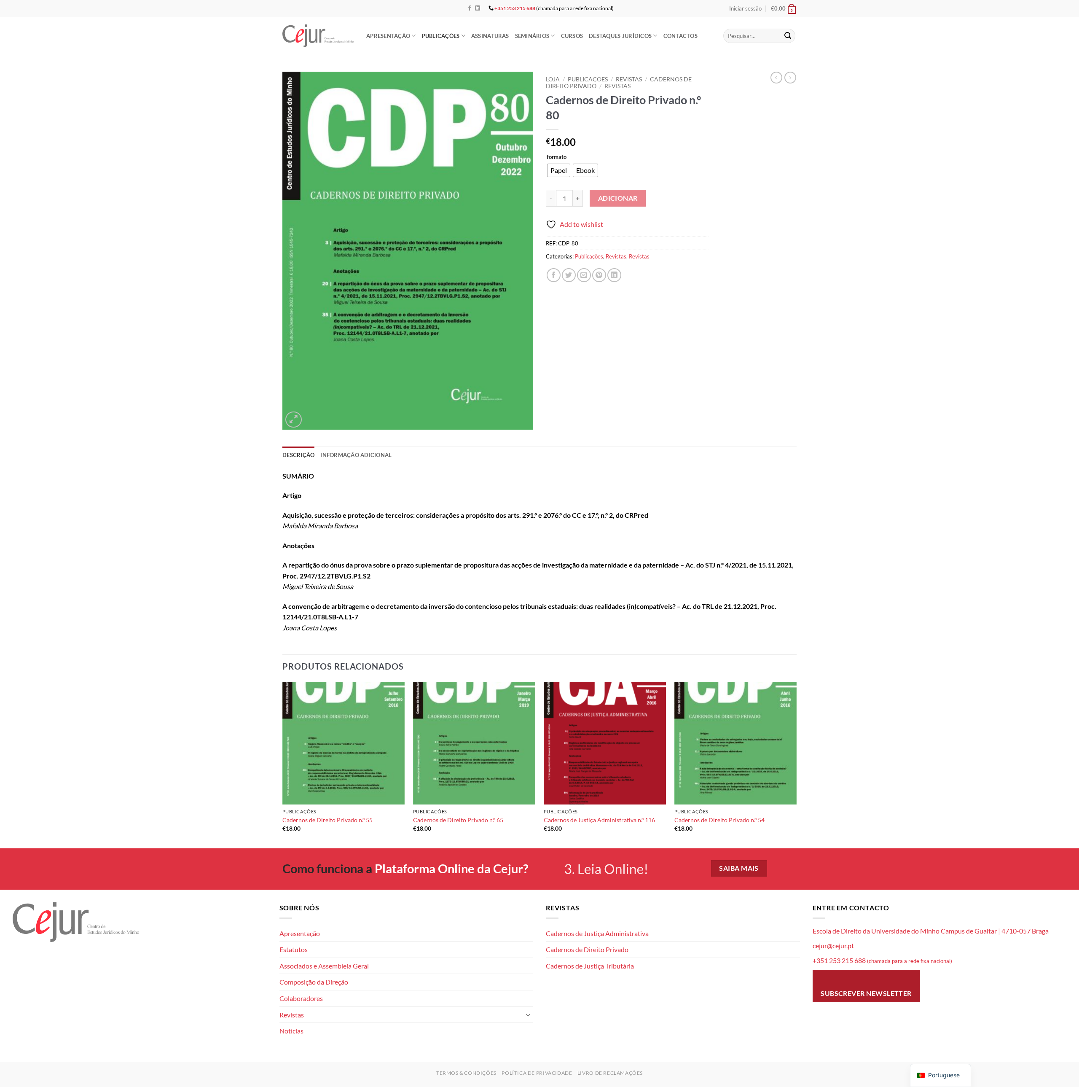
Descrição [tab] (298, 455)
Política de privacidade (537, 1073)
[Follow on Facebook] (469, 8)
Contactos (680, 35)
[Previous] (282, 764)
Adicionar (618, 198)
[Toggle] (528, 1014)
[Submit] (788, 36)
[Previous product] (790, 77)
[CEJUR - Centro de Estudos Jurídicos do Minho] (318, 35)
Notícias (291, 1031)
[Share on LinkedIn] (614, 275)
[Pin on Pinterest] (599, 275)
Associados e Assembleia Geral (324, 966)
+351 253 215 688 (514, 8)
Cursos (572, 35)
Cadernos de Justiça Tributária (590, 966)
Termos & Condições (466, 1073)
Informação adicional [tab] (356, 455)
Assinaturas (490, 35)
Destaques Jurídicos (620, 35)
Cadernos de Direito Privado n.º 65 (458, 819)
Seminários (532, 35)
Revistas (629, 79)
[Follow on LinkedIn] (477, 8)
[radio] (559, 170)
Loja (553, 79)
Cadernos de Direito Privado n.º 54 (719, 819)
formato (556, 157)
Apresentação (388, 35)
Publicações (441, 35)
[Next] (796, 764)
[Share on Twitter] (569, 275)
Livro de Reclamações (610, 1073)
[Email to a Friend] (584, 275)
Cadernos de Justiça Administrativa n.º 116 (599, 819)
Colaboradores (301, 998)
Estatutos (293, 949)
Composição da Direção (313, 982)
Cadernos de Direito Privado (587, 949)
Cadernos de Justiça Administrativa (597, 933)
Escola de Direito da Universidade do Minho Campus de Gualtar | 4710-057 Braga (931, 931)
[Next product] (776, 77)
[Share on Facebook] (554, 275)
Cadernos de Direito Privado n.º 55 (327, 819)
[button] (745, 8)
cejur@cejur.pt (833, 946)
